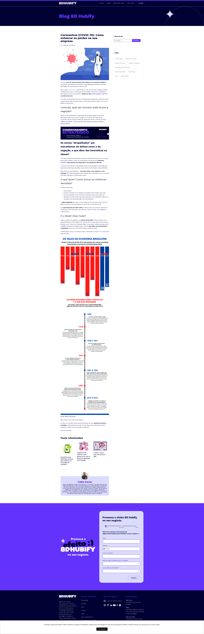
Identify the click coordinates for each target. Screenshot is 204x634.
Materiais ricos (118, 3)
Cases (83, 610)
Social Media (124, 76)
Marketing (84, 600)
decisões (63, 162)
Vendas (83, 603)
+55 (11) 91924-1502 (114, 601)
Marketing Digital (120, 72)
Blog (108, 3)
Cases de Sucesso (130, 58)
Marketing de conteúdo (122, 67)
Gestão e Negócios (134, 63)
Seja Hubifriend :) (87, 617)
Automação (118, 58)
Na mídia (130, 3)
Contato (141, 3)
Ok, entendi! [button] (102, 629)
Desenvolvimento (120, 63)
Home (101, 3)
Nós (82, 607)
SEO (116, 76)
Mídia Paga (132, 72)
